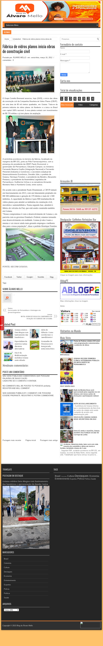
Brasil (6, 559)
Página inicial (30, 440)
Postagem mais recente (12, 440)
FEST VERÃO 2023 (67, 386)
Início (62, 306)
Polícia (6, 589)
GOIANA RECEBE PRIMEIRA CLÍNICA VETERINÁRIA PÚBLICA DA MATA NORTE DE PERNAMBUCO (86, 361)
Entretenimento (10, 580)
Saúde (6, 598)
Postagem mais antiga (49, 440)
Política (7, 593)
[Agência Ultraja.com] (90, 628)
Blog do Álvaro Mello (25, 626)
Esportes (7, 585)
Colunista (7, 563)
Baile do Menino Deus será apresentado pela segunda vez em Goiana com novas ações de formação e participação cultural (87, 393)
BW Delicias (64, 355)
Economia (8, 576)
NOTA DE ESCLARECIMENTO (85, 404)
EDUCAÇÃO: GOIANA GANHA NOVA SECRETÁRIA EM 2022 (85, 418)
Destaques (8, 572)
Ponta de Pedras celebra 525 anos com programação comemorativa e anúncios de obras (87, 343)
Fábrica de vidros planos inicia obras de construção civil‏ (29, 49)
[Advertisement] (77, 125)
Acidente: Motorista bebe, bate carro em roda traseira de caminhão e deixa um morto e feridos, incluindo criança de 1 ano (79, 446)
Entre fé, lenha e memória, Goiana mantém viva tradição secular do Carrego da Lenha (87, 433)
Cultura (6, 567)
